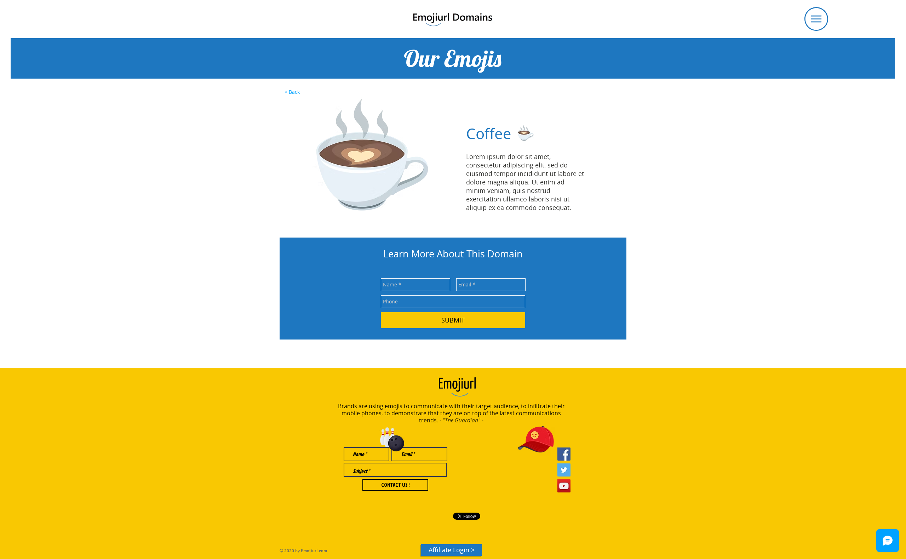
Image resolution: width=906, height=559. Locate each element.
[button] (816, 19)
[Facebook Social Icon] (563, 454)
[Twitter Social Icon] (563, 470)
